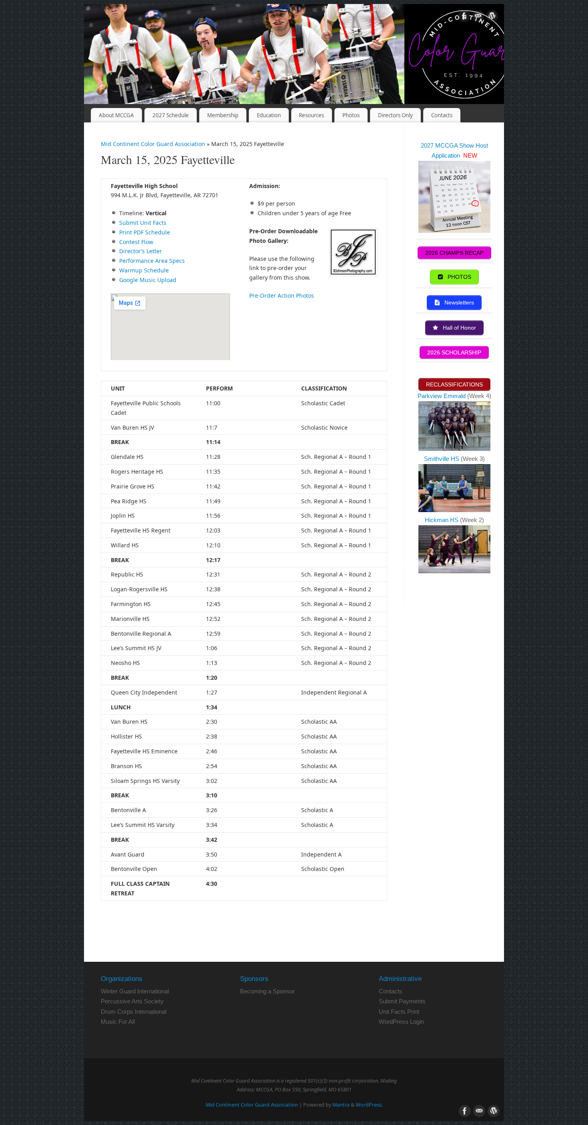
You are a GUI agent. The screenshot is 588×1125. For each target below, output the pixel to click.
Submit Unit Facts (142, 222)
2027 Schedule (170, 115)
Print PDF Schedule (144, 232)
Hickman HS (442, 519)
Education (269, 115)
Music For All (118, 1021)
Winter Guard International (135, 991)
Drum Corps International (133, 1011)
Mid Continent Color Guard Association (153, 144)
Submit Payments (402, 1001)
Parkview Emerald (442, 395)
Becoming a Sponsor (267, 991)
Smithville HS (442, 458)
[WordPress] (492, 17)
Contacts (441, 115)
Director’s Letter (140, 251)
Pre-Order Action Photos (281, 295)
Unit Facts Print (399, 1011)
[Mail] (478, 17)
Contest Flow (136, 242)
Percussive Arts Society (132, 1001)
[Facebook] (464, 17)
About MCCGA (116, 115)
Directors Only (395, 115)
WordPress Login (401, 1021)
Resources (311, 115)
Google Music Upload (147, 280)
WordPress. (369, 1104)
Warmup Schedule (144, 270)
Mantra (341, 1104)
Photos (351, 115)
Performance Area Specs (152, 260)
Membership (222, 115)
